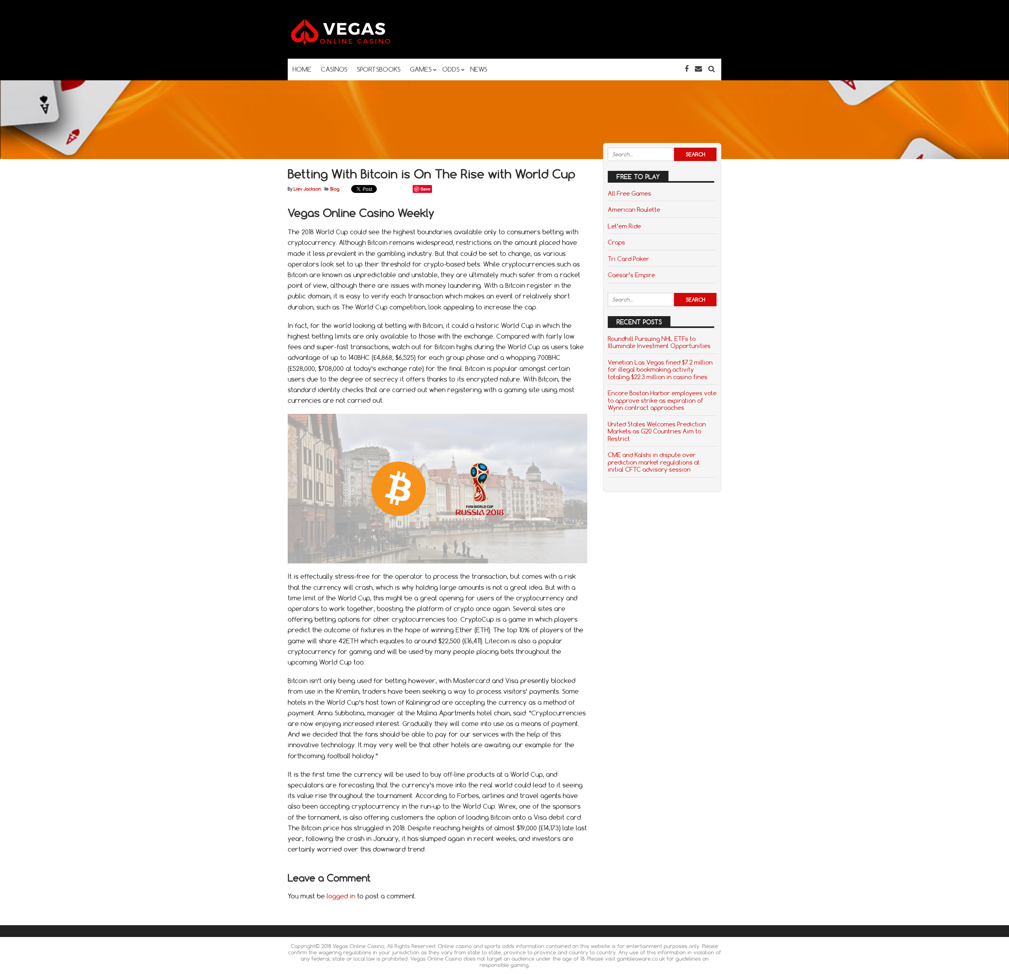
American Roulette (634, 209)
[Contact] (698, 68)
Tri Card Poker (628, 259)
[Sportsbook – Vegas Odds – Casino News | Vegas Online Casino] (353, 43)
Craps (616, 242)
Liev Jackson (307, 189)
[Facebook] (687, 68)
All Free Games (629, 193)
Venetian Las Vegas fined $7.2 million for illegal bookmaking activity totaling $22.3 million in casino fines (660, 369)
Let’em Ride (624, 226)
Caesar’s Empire (631, 275)
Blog (334, 189)
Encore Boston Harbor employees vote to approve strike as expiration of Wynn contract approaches (662, 400)
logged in (341, 896)
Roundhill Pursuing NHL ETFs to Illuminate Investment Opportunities (659, 342)
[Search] (711, 68)
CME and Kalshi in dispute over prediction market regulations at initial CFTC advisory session (654, 462)
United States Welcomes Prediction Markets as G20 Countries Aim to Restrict (657, 431)
